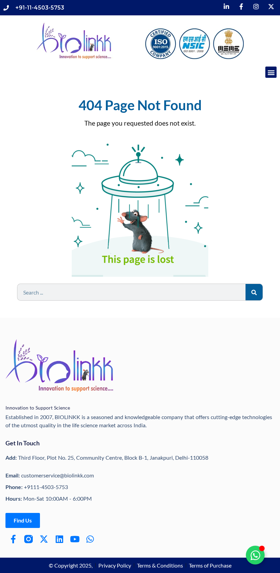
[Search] (254, 292)
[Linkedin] (59, 539)
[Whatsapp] (90, 539)
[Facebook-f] (13, 539)
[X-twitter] (44, 539)
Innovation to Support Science (37, 408)
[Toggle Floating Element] (255, 555)
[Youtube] (74, 539)
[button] (271, 72)
